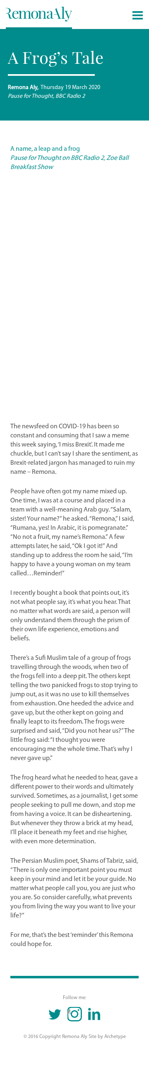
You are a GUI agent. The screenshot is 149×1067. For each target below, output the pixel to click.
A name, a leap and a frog (45, 149)
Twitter (55, 1014)
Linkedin (94, 1014)
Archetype (115, 1036)
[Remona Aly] (39, 13)
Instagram (69, 1012)
